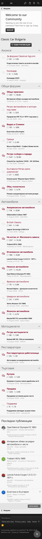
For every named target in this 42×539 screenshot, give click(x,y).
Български (6, 518)
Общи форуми (10, 86)
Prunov (23, 196)
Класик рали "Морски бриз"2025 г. (21, 179)
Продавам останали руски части (20, 396)
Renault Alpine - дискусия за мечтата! (22, 289)
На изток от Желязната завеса (23, 237)
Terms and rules (8, 522)
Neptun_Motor (27, 181)
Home (34, 522)
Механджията (25, 276)
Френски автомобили (18, 281)
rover (22, 398)
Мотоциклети (10, 326)
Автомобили (9, 201)
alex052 (21, 149)
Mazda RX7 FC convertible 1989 (19, 318)
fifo (22, 261)
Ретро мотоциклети (17, 332)
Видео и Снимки (15, 124)
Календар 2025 (13, 78)
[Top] (38, 522)
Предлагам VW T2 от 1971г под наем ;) (22, 117)
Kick (19, 119)
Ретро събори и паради (19, 154)
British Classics (14, 222)
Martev (23, 342)
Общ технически (16, 186)
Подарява (12, 403)
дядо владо (24, 321)
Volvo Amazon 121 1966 (16, 303)
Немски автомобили (17, 267)
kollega (21, 232)
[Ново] (34, 3)
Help (29, 522)
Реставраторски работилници (23, 353)
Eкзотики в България (15, 132)
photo (9, 494)
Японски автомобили (18, 311)
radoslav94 (25, 413)
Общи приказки (15, 92)
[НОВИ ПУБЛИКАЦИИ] (37, 534)
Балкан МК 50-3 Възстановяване (20, 339)
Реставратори (11, 347)
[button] (2, 3)
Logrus (25, 101)
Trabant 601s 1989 (14, 244)
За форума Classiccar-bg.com (21, 56)
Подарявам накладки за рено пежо (21, 411)
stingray (23, 80)
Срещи (10, 139)
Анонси (6, 50)
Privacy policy (20, 522)
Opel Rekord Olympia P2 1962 (18, 274)
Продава (11, 389)
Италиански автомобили (20, 252)
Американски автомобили (21, 207)
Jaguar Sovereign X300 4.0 (18, 229)
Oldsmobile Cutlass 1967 (17, 215)
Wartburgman (28, 246)
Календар (12, 71)
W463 (22, 134)
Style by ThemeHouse (20, 532)
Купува (10, 374)
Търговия (7, 368)
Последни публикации (16, 421)
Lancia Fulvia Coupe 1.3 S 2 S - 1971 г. (21, 259)
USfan (20, 291)
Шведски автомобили (18, 296)
